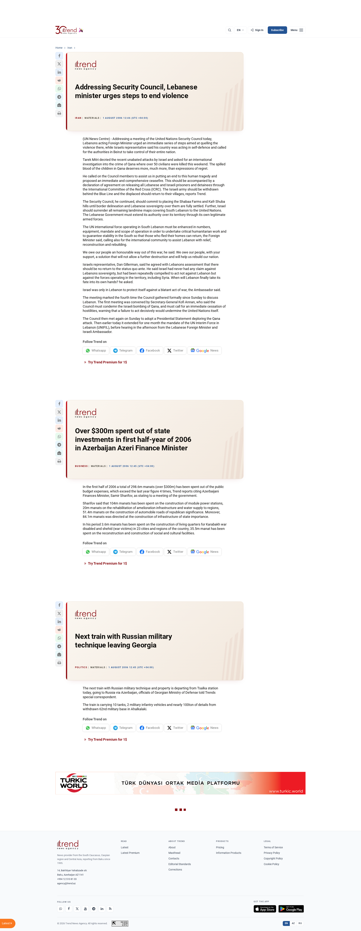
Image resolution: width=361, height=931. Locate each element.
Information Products (228, 852)
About (172, 847)
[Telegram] (93, 908)
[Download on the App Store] (265, 909)
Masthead (174, 852)
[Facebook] (68, 908)
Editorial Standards (179, 864)
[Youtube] (85, 908)
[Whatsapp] (60, 908)
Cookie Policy (271, 864)
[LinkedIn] (102, 908)
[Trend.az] (69, 30)
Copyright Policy (273, 858)
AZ (293, 923)
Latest (124, 847)
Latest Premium (130, 852)
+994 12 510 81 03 (67, 879)
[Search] (229, 30)
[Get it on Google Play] (291, 909)
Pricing (220, 847)
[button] (59, 55)
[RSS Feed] (110, 908)
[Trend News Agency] (67, 844)
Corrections (175, 869)
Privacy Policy (272, 852)
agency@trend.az (66, 883)
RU (300, 923)
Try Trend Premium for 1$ (107, 362)
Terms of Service (273, 847)
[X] (77, 908)
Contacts (173, 858)
